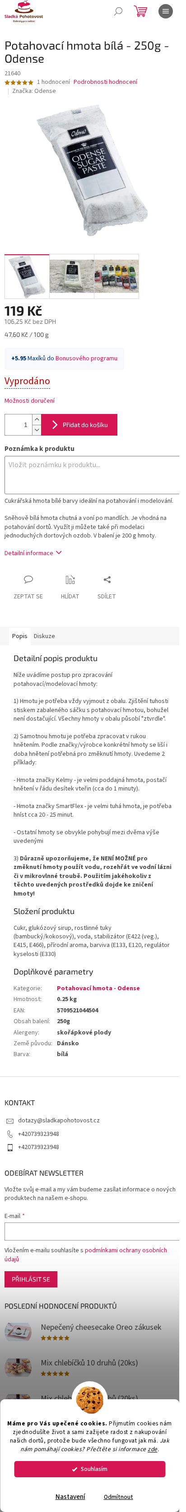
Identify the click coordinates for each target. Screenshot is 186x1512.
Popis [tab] (20, 636)
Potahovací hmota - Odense (98, 988)
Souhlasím (94, 1469)
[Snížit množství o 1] (36, 430)
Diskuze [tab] (44, 636)
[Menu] (166, 11)
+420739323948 (38, 1134)
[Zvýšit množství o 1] (36, 419)
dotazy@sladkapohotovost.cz (59, 1120)
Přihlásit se (31, 1279)
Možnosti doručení (30, 401)
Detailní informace (29, 553)
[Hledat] (118, 11)
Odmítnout (118, 1497)
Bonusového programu (86, 358)
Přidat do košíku (85, 424)
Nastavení (70, 1497)
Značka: (34, 91)
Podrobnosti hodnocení (105, 82)
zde (153, 1449)
